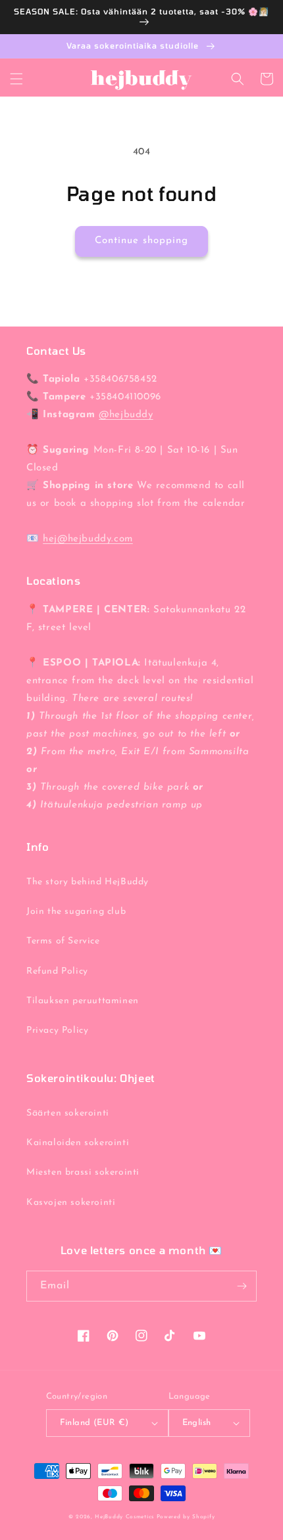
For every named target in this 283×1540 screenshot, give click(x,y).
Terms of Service (63, 941)
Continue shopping (141, 241)
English (196, 1422)
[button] (16, 78)
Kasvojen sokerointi (70, 1203)
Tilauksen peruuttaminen (82, 1001)
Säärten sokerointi (67, 1113)
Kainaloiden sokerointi (77, 1143)
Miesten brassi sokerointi (83, 1172)
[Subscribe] (241, 1286)
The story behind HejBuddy (87, 882)
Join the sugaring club (76, 912)
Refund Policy (57, 971)
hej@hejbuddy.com (88, 539)
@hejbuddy (126, 415)
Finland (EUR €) (94, 1422)
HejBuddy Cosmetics (124, 1517)
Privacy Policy (57, 1030)
